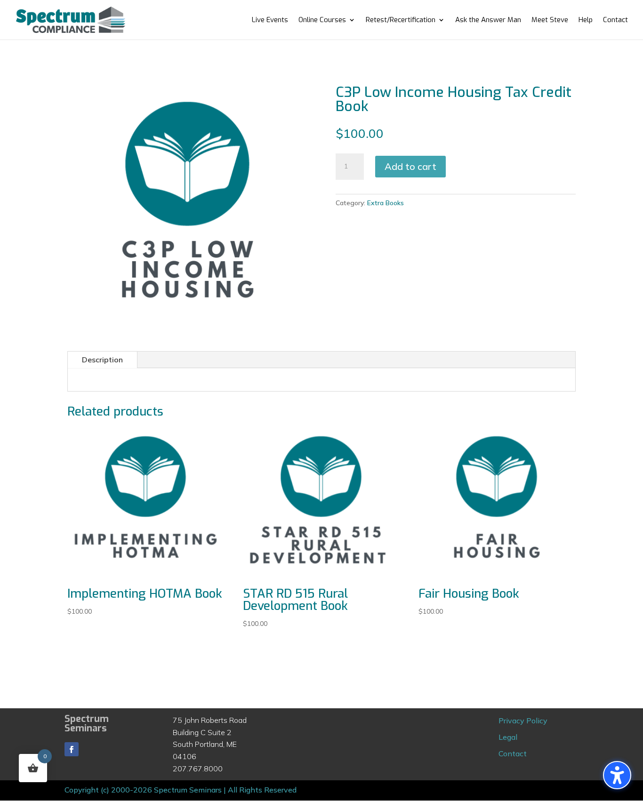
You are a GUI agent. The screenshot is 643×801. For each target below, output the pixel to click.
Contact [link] (615, 20)
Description (102, 359)
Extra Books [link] (385, 203)
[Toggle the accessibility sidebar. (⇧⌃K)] (617, 775)
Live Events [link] (270, 20)
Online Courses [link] (322, 20)
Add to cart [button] (410, 166)
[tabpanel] (321, 379)
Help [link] (586, 20)
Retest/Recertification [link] (400, 20)
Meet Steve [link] (549, 20)
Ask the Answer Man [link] (488, 20)
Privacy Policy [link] (522, 720)
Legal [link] (507, 737)
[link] (70, 19)
